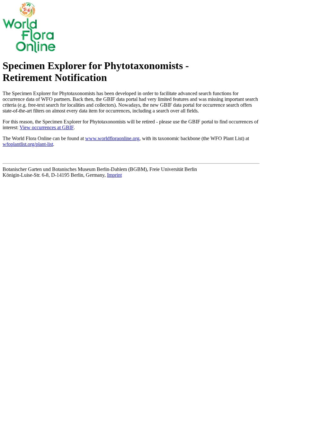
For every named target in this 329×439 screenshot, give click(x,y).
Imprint (114, 175)
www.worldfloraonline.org (112, 138)
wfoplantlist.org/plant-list (28, 144)
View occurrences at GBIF (47, 127)
